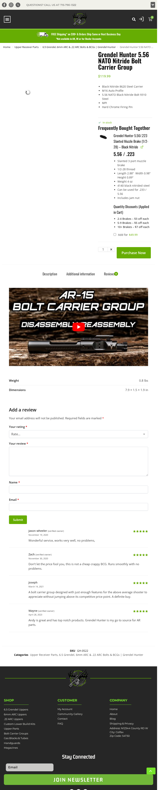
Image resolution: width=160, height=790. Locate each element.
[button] (153, 5)
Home (6, 47)
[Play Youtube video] (78, 327)
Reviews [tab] (110, 273)
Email (14, 500)
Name (14, 482)
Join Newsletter (78, 779)
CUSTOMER (67, 700)
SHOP (9, 700)
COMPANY (118, 700)
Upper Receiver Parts (26, 47)
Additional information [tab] (80, 273)
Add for (127, 235)
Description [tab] (50, 273)
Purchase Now (134, 252)
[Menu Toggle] (7, 19)
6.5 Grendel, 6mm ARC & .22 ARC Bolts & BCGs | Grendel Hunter (79, 47)
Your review (18, 443)
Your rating (18, 427)
